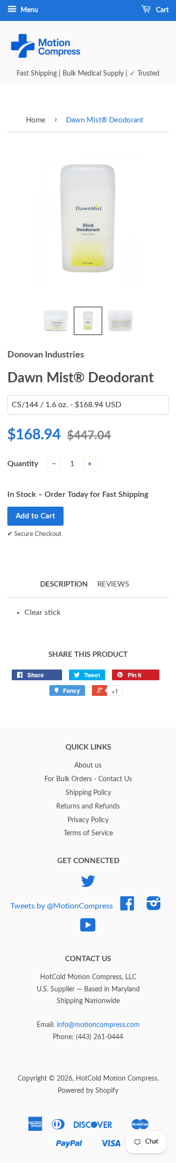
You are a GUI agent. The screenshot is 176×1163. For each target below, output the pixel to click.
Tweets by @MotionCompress (61, 906)
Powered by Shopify (88, 1090)
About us (88, 765)
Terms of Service (88, 833)
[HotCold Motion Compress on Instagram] (153, 907)
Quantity (22, 464)
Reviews (113, 584)
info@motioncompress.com (98, 1025)
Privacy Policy (88, 820)
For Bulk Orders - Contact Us (88, 779)
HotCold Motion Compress (116, 1078)
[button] (56, 321)
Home (35, 120)
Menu (28, 10)
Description (64, 584)
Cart (161, 10)
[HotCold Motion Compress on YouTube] (88, 929)
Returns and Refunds (88, 806)
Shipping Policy (88, 792)
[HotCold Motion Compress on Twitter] (88, 885)
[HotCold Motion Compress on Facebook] (127, 907)
